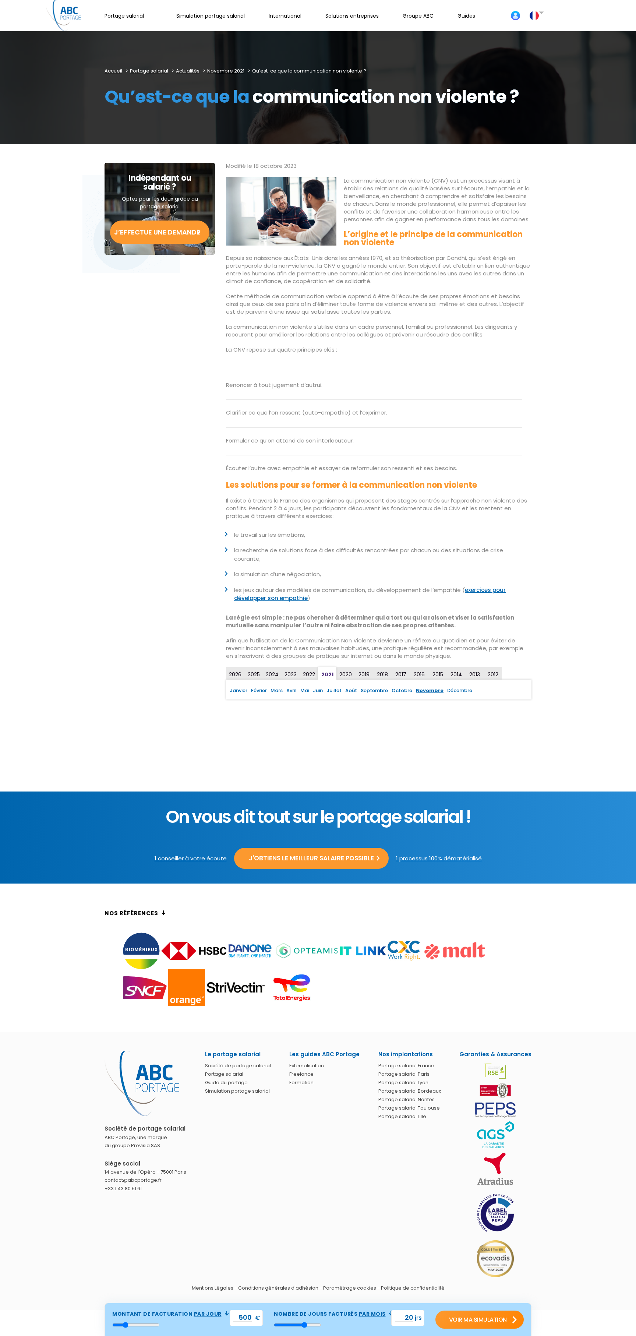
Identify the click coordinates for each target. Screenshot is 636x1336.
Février (259, 690)
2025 (254, 674)
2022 (309, 674)
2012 (493, 674)
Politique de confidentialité (413, 1287)
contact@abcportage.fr (133, 1180)
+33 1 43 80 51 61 (123, 1188)
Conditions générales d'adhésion (278, 1287)
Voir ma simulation (478, 1319)
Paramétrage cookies (349, 1287)
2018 (382, 674)
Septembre (374, 690)
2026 (235, 674)
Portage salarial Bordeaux (409, 1091)
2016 (419, 674)
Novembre (430, 690)
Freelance (301, 1074)
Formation (301, 1082)
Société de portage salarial (238, 1065)
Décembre (459, 690)
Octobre (402, 690)
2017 (400, 674)
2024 (272, 674)
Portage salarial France (406, 1065)
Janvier (238, 690)
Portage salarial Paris (404, 1074)
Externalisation (306, 1065)
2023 (291, 674)
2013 (474, 674)
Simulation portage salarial (237, 1091)
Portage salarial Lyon (403, 1082)
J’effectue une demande (157, 232)
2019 (364, 674)
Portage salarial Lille (402, 1116)
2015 (437, 674)
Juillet (334, 690)
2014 (456, 674)
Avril (291, 690)
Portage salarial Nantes (406, 1099)
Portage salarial (224, 1074)
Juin (318, 690)
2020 (345, 674)
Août (351, 690)
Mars (277, 690)
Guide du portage (226, 1082)
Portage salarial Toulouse (409, 1107)
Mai (304, 690)
